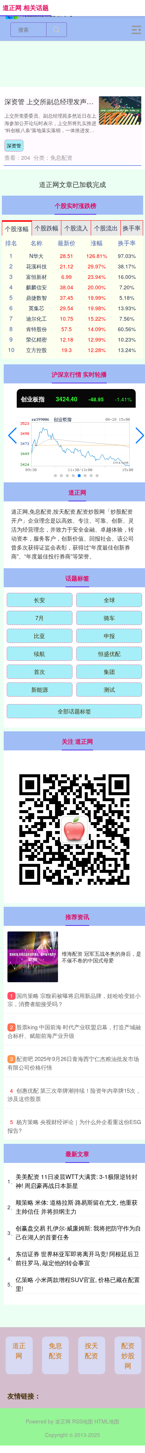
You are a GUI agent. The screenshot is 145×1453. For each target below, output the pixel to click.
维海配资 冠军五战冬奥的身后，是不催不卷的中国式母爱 (101, 957)
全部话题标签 (74, 711)
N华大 (36, 255)
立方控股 (36, 350)
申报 (109, 636)
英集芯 (36, 308)
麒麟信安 (36, 287)
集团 (109, 671)
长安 (39, 600)
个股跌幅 (46, 228)
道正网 (19, 1350)
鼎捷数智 (36, 297)
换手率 (132, 228)
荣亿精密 (36, 339)
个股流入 (76, 228)
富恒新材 (36, 276)
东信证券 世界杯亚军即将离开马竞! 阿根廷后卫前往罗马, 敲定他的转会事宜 (77, 1258)
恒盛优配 (109, 653)
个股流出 (106, 228)
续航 (39, 653)
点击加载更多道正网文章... (72, 184)
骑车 (109, 618)
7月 (39, 618)
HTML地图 (106, 1421)
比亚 (39, 636)
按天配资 (91, 1350)
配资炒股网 (128, 1355)
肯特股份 (36, 329)
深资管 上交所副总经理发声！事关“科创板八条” (74, 101)
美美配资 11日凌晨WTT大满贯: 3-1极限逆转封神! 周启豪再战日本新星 (77, 1181)
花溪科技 (36, 266)
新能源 (39, 689)
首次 (39, 671)
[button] (12, 435)
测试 (109, 689)
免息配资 (55, 1350)
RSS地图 (82, 1421)
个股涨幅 (17, 228)
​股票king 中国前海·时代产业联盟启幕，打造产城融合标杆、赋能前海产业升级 (74, 1031)
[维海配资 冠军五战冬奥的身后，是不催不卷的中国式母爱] (32, 956)
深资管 (14, 145)
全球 (109, 600)
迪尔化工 (36, 318)
